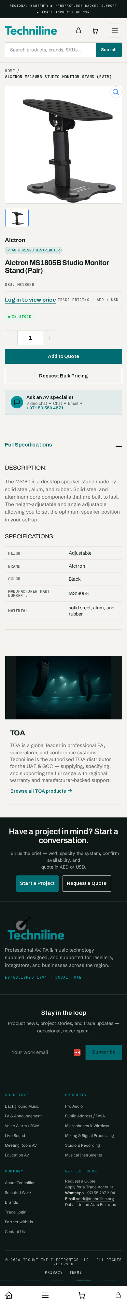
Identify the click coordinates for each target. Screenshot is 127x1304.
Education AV (17, 1155)
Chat (57, 403)
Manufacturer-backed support (86, 5)
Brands (11, 1202)
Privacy (54, 1272)
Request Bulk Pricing (63, 375)
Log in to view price (30, 300)
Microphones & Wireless (87, 1125)
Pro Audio (74, 1106)
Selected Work (18, 1192)
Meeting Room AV (21, 1145)
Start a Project (37, 883)
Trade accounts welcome (67, 12)
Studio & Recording (82, 1145)
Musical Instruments (83, 1155)
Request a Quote (86, 883)
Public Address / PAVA (85, 1115)
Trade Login (15, 1212)
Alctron (15, 240)
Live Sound (15, 1135)
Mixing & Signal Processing (89, 1135)
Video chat (36, 403)
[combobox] (63, 50)
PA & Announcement (23, 1115)
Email (73, 403)
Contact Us (15, 1231)
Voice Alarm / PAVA (22, 1125)
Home (10, 71)
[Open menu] (115, 30)
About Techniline (20, 1182)
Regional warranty (29, 5)
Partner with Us (19, 1221)
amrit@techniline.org (95, 1198)
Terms (75, 1272)
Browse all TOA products (38, 791)
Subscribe (104, 1052)
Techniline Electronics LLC (56, 1260)
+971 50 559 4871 (44, 407)
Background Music (22, 1106)
